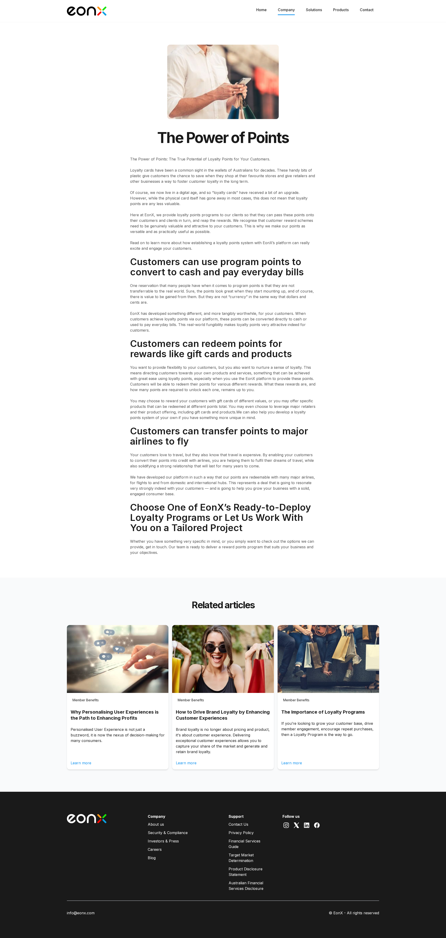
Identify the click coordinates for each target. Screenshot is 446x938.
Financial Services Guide (244, 844)
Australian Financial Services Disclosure (246, 886)
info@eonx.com (81, 913)
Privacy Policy (241, 832)
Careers (155, 849)
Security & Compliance (168, 832)
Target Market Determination (241, 858)
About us (156, 824)
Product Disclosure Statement (245, 872)
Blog (152, 857)
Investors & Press (163, 841)
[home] (86, 11)
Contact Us (238, 824)
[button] (286, 11)
